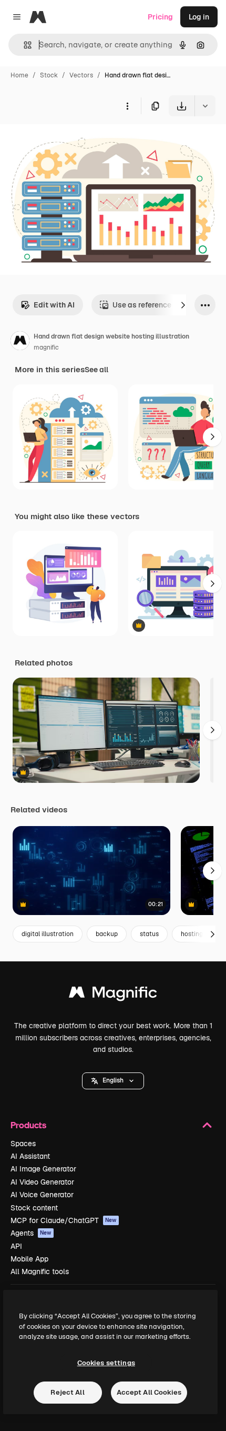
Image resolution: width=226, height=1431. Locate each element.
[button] (113, 1080)
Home (19, 75)
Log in (199, 17)
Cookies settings (106, 1362)
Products (28, 1124)
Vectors (81, 75)
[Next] (182, 304)
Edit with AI (54, 305)
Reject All (67, 1392)
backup (107, 934)
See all (96, 369)
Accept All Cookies (149, 1392)
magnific (46, 347)
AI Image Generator (43, 1169)
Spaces (23, 1143)
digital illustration (48, 934)
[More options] (127, 105)
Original (67, 141)
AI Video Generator (42, 1182)
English (113, 1080)
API (16, 1246)
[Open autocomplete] (23, 45)
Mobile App (29, 1259)
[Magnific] (113, 995)
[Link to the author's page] (20, 342)
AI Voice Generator (42, 1194)
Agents (31, 1233)
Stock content (34, 1208)
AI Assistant (30, 1156)
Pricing (160, 17)
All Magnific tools (40, 1271)
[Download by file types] (204, 105)
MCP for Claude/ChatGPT (64, 1220)
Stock (49, 75)
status (149, 934)
